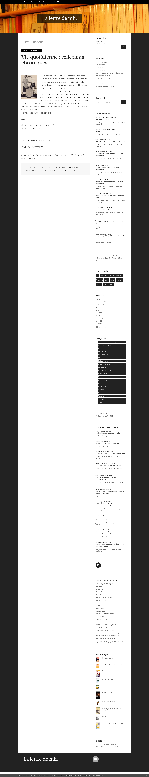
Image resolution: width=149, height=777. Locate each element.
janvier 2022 (99, 307)
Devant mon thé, (103, 355)
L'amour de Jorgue (102, 62)
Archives (41, 2)
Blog (99, 348)
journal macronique (115, 276)
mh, (97, 492)
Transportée (100, 84)
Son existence (100, 65)
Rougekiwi (99, 586)
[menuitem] (26, 2)
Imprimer (75, 167)
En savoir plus (99, 775)
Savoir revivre (100, 608)
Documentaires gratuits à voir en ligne (108, 633)
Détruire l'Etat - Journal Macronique (110, 141)
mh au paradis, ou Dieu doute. (106, 78)
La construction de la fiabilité (105, 87)
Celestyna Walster (102, 453)
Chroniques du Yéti (102, 619)
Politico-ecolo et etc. (105, 377)
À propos (54, 2)
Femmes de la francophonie (105, 614)
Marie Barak (100, 532)
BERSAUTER (100, 504)
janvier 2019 (99, 321)
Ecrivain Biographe (104, 361)
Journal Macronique (104, 364)
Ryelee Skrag (101, 465)
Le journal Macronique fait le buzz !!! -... (109, 519)
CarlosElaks (100, 433)
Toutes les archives (105, 327)
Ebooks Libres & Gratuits (104, 597)
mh (97, 276)
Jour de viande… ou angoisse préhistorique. (110, 73)
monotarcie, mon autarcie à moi (106, 630)
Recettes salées (103, 380)
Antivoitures (99, 595)
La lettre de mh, (25, 2)
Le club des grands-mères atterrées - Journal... (110, 493)
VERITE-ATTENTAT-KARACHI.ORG (106, 638)
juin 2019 (98, 310)
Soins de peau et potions (106, 393)
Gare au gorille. (114, 433)
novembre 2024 (101, 302)
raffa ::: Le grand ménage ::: (104, 584)
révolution (103, 276)
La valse (98, 81)
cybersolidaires (100, 611)
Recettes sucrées (103, 383)
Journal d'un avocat (102, 600)
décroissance (34, 171)
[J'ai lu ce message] (147, 775)
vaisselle (59, 171)
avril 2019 (99, 316)
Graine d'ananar (101, 67)
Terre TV (98, 622)
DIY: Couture (102, 358)
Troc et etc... (102, 399)
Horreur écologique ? (102, 627)
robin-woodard (101, 616)
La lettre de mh (38, 167)
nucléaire (120, 280)
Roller (105, 284)
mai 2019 (99, 313)
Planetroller (99, 592)
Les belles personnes (105, 370)
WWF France (99, 605)
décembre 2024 (101, 299)
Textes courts (102, 396)
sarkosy (98, 284)
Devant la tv (102, 351)
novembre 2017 (101, 324)
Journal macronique (103, 518)
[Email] (98, 565)
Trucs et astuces (103, 402)
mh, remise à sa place (103, 76)
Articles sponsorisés (104, 345)
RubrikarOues (102, 386)
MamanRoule (102, 374)
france (112, 280)
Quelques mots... (102, 119)
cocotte (53, 171)
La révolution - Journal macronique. (110, 210)
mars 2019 (99, 318)
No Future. (100, 131)
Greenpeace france (102, 603)
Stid (97, 478)
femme (111, 284)
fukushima (99, 280)
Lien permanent (72, 171)
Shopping (101, 390)
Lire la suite (115, 746)
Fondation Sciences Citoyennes (106, 625)
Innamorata (99, 589)
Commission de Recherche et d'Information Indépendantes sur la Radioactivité (110, 642)
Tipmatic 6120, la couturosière (106, 479)
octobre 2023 (100, 305)
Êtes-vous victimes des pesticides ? (107, 636)
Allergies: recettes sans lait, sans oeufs (110, 342)
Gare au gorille (100, 70)
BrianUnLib (100, 443)
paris (106, 280)
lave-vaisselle (44, 171)
